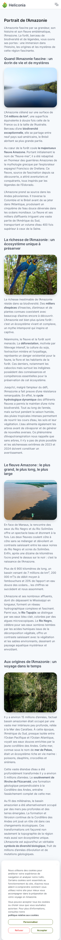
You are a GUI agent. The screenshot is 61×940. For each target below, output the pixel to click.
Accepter (42, 930)
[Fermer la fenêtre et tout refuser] (57, 862)
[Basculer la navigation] (56, 4)
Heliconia (17, 5)
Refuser (19, 930)
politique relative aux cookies (23, 915)
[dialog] (30, 900)
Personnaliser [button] (30, 922)
